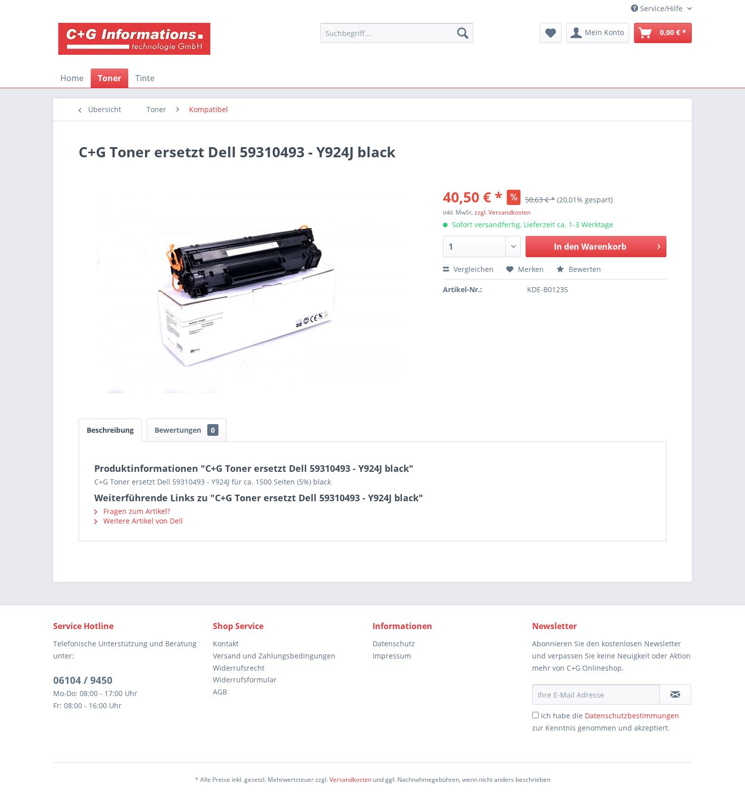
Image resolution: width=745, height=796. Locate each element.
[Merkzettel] (551, 33)
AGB (220, 692)
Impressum (391, 656)
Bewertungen (185, 430)
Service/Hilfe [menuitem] (661, 8)
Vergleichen (473, 269)
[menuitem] (396, 33)
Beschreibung (110, 430)
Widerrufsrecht (239, 668)
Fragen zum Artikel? (135, 511)
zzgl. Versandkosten (502, 212)
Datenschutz (393, 643)
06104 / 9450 (83, 680)
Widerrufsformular (245, 679)
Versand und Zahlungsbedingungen (274, 656)
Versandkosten (350, 779)
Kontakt (226, 643)
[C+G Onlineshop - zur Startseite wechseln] (134, 43)
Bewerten (584, 269)
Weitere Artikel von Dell (142, 521)
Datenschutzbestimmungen (632, 715)
